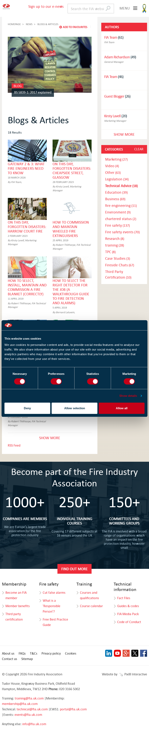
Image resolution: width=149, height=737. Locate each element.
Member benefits (17, 606)
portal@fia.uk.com (73, 709)
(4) (112, 166)
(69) (115, 199)
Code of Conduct (129, 622)
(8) (114, 239)
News (29, 24)
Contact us (9, 659)
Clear (138, 149)
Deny (27, 408)
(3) (117, 258)
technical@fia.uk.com (32, 709)
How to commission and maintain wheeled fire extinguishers (71, 229)
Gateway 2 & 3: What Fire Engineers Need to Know (26, 168)
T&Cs (33, 653)
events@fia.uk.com (28, 715)
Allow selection (74, 408)
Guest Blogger (114, 96)
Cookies (70, 653)
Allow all (121, 408)
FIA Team (110, 37)
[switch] (56, 381)
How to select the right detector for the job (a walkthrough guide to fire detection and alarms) (71, 291)
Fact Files (123, 598)
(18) (121, 186)
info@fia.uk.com (34, 724)
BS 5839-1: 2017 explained (32, 92)
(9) (118, 212)
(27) (116, 159)
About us (8, 653)
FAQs (22, 653)
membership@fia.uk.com (20, 704)
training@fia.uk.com (29, 698)
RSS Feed (14, 445)
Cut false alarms (54, 592)
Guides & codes (128, 606)
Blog (18, 86)
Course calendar (91, 606)
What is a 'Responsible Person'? (51, 605)
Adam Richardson (117, 57)
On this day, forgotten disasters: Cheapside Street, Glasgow (72, 170)
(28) (114, 245)
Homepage (14, 24)
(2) (120, 219)
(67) (119, 265)
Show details (128, 395)
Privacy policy (51, 653)
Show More (49, 437)
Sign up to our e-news (46, 6)
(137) (117, 225)
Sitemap (27, 659)
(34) (117, 179)
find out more (74, 569)
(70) (122, 232)
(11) (121, 206)
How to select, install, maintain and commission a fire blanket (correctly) (27, 287)
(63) (113, 172)
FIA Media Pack (128, 614)
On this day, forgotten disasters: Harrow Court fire (27, 226)
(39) (116, 192)
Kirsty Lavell (112, 116)
